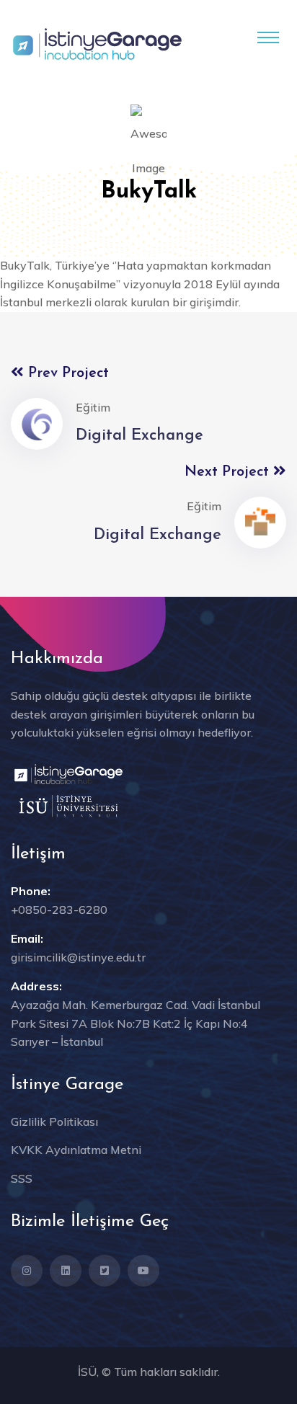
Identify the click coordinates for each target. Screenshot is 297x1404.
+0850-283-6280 (59, 909)
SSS (21, 1178)
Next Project (229, 472)
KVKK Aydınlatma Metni (76, 1149)
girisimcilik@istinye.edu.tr (78, 957)
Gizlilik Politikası (54, 1121)
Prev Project (66, 373)
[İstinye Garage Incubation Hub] (97, 42)
